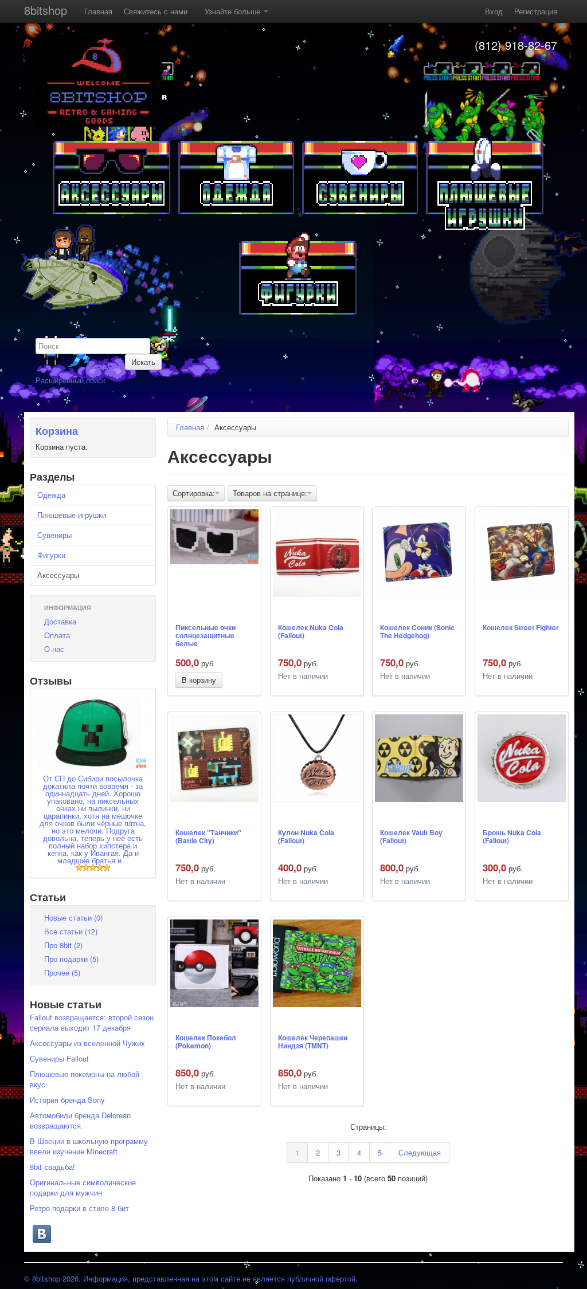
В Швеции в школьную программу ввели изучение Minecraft (89, 1146)
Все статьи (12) (70, 931)
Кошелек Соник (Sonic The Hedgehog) (417, 631)
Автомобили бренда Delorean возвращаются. (80, 1120)
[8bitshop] (99, 79)
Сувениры (54, 534)
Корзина (57, 430)
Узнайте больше (234, 11)
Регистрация (535, 11)
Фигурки (51, 554)
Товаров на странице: (270, 493)
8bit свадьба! (52, 1166)
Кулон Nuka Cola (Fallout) (306, 837)
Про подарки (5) (71, 958)
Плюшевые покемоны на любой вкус (84, 1079)
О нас (54, 648)
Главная (98, 11)
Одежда (51, 494)
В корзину (199, 679)
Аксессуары (58, 574)
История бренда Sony (67, 1099)
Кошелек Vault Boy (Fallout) (411, 837)
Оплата (57, 635)
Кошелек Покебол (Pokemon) (205, 1042)
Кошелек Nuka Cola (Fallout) (310, 631)
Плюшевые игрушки (71, 514)
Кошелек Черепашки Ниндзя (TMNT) (312, 1042)
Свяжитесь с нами (155, 11)
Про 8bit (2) (63, 945)
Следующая (419, 1152)
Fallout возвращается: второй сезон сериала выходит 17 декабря (92, 1022)
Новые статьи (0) (73, 917)
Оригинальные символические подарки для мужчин (83, 1187)
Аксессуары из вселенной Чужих (87, 1043)
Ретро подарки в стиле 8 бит (79, 1207)
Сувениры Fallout (59, 1058)
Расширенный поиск (70, 380)
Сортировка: (194, 493)
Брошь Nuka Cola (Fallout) (512, 837)
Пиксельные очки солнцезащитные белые (205, 634)
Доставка (60, 621)
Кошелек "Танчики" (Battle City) (208, 837)
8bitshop (45, 10)
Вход (494, 11)
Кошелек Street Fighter (521, 627)
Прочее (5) (62, 972)
